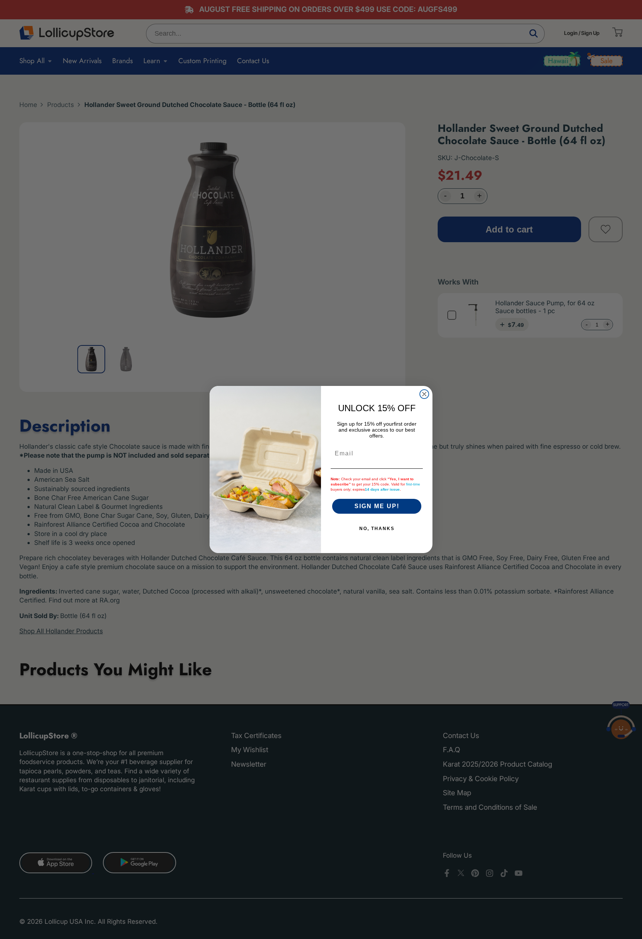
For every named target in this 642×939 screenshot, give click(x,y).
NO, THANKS (377, 528)
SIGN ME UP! (376, 506)
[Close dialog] (424, 394)
